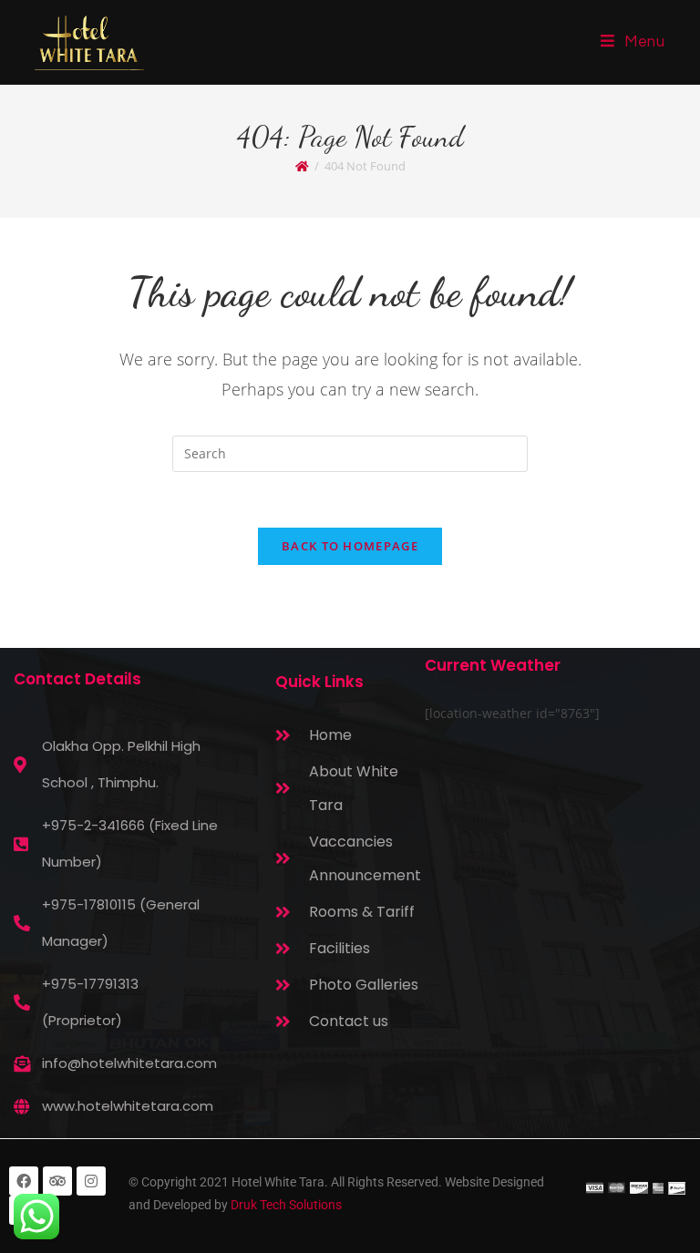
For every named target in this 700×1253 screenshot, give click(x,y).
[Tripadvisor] (57, 1181)
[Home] (302, 166)
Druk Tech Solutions (286, 1204)
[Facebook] (23, 1181)
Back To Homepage (350, 546)
